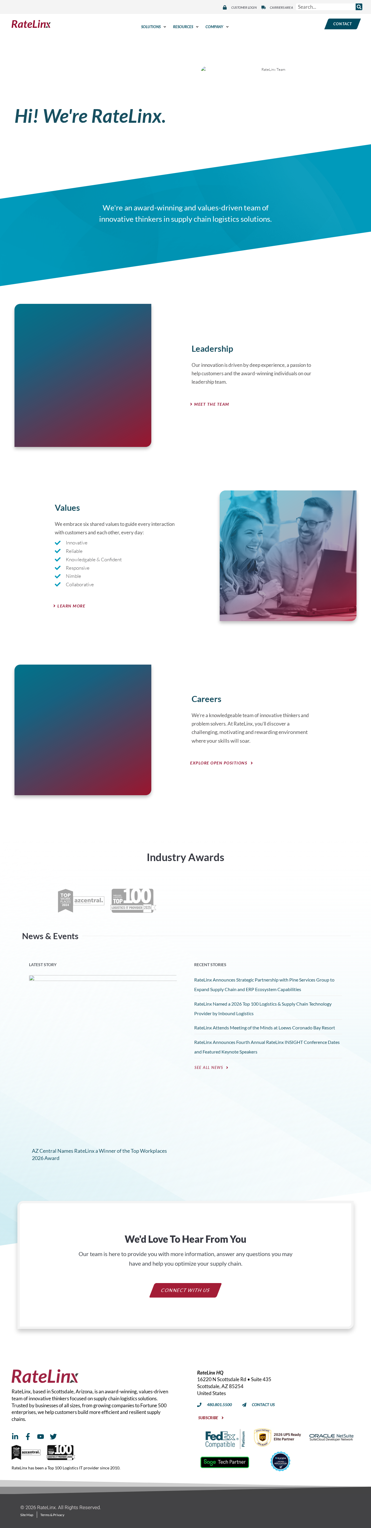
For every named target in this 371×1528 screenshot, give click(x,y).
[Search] (359, 6)
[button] (154, 27)
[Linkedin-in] (15, 1436)
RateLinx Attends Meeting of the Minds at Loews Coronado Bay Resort (264, 1027)
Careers (206, 699)
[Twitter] (53, 1436)
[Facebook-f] (27, 1436)
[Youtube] (40, 1436)
